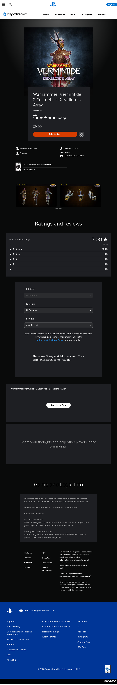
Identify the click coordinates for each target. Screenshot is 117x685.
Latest (46, 14)
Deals (72, 14)
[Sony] (110, 683)
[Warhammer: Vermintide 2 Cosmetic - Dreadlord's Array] (36, 195)
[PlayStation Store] (15, 14)
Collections (59, 14)
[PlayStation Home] (53, 4)
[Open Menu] (3, 4)
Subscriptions (87, 14)
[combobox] (58, 295)
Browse (102, 14)
